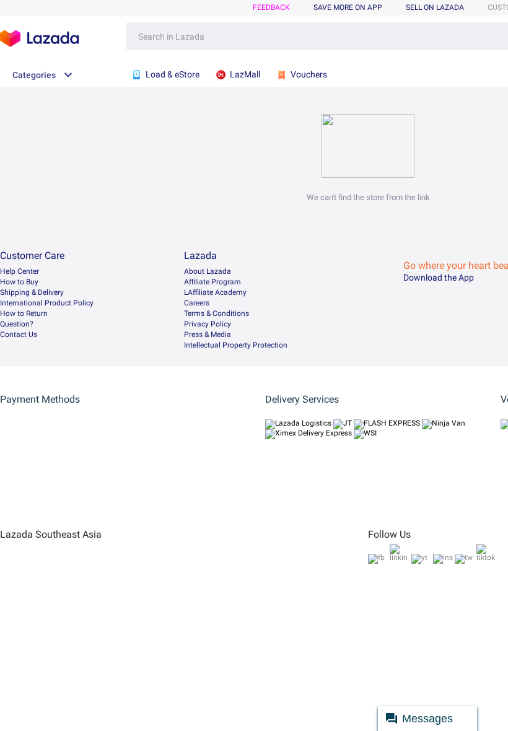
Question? (16, 324)
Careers (196, 303)
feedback (271, 7)
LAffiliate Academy (215, 292)
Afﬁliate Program (212, 282)
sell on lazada (435, 7)
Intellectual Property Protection (235, 345)
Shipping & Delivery (32, 292)
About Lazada (207, 271)
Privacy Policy (207, 324)
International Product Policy (47, 303)
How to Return (24, 313)
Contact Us (18, 334)
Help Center (19, 271)
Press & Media (207, 334)
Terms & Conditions (216, 313)
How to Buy (19, 282)
